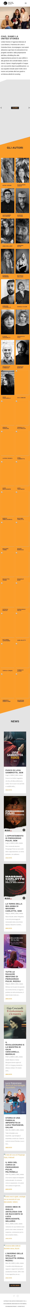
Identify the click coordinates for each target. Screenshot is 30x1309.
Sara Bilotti (21, 640)
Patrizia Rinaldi (5, 610)
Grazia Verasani (6, 428)
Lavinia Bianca (7, 458)
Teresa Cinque (8, 670)
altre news (15, 1285)
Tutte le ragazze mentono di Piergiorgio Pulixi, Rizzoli (13, 976)
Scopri (15, 108)
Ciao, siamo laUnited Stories (10, 37)
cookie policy (21, 1306)
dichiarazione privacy (11, 1306)
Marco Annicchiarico (7, 519)
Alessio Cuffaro (20, 216)
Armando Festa (20, 246)
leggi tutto (9, 789)
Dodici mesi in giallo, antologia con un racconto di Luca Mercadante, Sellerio (14, 1214)
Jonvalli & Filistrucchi (21, 428)
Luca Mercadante (7, 488)
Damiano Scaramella (7, 307)
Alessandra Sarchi (21, 185)
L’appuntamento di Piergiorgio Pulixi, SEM (15, 838)
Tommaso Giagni (20, 670)
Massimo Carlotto (20, 519)
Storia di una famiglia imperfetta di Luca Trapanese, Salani (15, 1122)
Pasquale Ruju (20, 579)
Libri (16, 775)
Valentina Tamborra (20, 701)
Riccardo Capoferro (6, 640)
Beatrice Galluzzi (20, 276)
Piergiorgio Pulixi (21, 610)
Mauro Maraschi (20, 549)
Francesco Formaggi (6, 367)
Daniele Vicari (22, 306)
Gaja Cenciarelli (7, 398)
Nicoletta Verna (6, 579)
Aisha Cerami (7, 185)
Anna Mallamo (7, 246)
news (21, 775)
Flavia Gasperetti (6, 337)
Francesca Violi (21, 337)
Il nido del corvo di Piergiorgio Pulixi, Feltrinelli (12, 1167)
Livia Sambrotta (21, 458)
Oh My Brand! (22, 1303)
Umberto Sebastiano (6, 701)
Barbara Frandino (6, 276)
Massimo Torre (5, 549)
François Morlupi (20, 367)
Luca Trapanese (21, 488)
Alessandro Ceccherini (7, 216)
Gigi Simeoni (21, 397)
